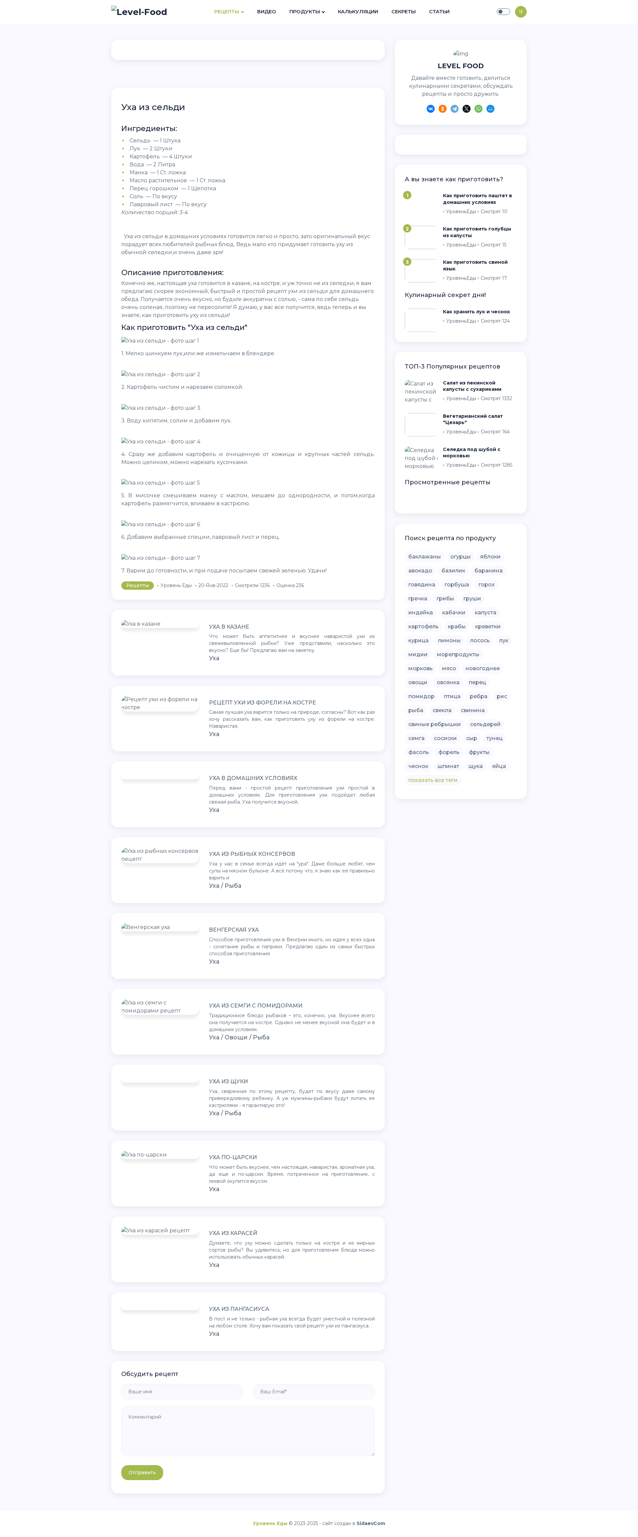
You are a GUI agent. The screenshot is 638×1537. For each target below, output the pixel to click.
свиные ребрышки (434, 724)
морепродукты (458, 654)
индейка (420, 612)
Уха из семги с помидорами (255, 1005)
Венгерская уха (234, 930)
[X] (467, 110)
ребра (478, 696)
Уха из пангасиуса (239, 1309)
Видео (266, 11)
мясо (449, 668)
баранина (489, 570)
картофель (423, 626)
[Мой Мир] (490, 110)
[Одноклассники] (443, 110)
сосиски (445, 738)
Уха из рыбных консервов (252, 854)
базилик (453, 570)
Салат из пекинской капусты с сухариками (472, 386)
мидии (418, 654)
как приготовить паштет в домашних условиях (477, 199)
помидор (421, 696)
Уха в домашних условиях (253, 778)
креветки (488, 626)
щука (476, 766)
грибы (445, 598)
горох (486, 584)
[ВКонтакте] (431, 110)
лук (503, 640)
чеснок (418, 766)
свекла (442, 710)
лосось (480, 640)
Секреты (403, 11)
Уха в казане (229, 627)
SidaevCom (371, 1523)
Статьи (439, 11)
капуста (485, 612)
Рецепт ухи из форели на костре (262, 702)
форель (449, 752)
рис (502, 696)
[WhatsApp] (478, 110)
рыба (415, 710)
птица (452, 696)
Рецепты (226, 11)
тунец (494, 738)
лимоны (449, 640)
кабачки (454, 612)
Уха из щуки (228, 1081)
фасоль (418, 752)
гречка (417, 598)
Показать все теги (433, 780)
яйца (499, 766)
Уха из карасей (233, 1233)
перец (477, 682)
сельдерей (485, 724)
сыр (471, 738)
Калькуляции (358, 11)
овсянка (448, 682)
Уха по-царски (233, 1157)
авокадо (420, 570)
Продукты (304, 11)
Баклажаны (424, 556)
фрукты (479, 752)
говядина (421, 584)
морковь (420, 668)
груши (472, 598)
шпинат (448, 766)
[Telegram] (455, 110)
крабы (457, 626)
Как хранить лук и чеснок (476, 312)
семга (416, 738)
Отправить (142, 1472)
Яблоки (490, 556)
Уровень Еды (270, 1523)
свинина (473, 710)
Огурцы (460, 556)
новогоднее (483, 668)
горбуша (457, 584)
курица (418, 640)
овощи (417, 682)
